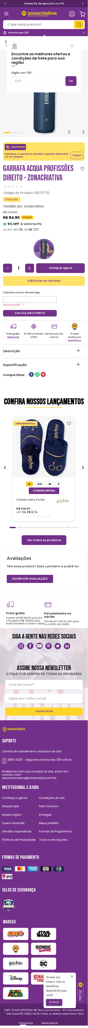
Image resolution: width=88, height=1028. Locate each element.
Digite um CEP (21, 73)
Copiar (76, 155)
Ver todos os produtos (44, 540)
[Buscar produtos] (79, 24)
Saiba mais (13, 337)
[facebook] (31, 375)
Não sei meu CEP (11, 304)
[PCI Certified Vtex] (8, 905)
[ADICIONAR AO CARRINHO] (44, 490)
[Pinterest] (48, 646)
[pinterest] (43, 375)
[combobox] (44, 24)
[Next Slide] (83, 3)
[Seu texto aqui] (21, 646)
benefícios (74, 340)
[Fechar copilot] (72, 976)
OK (71, 81)
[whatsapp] (37, 375)
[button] (29, 484)
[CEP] (30, 297)
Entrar (54, 1002)
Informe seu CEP (18, 32)
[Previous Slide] (5, 3)
